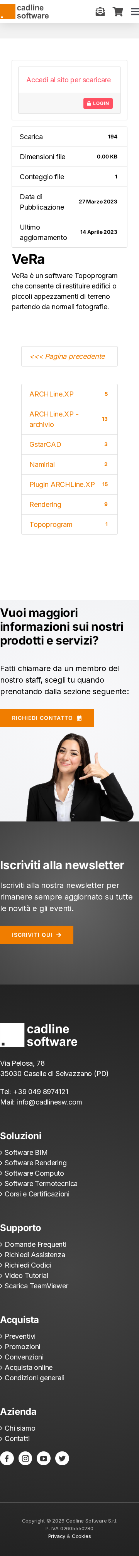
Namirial (68, 464)
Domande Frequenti (35, 1244)
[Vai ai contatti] (100, 11)
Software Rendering (36, 1163)
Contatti (17, 1438)
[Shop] (118, 11)
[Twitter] (62, 1458)
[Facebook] (7, 1458)
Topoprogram (68, 524)
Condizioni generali (34, 1378)
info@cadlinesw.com (49, 1102)
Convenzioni (24, 1357)
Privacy (57, 1536)
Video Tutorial (26, 1275)
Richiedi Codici (28, 1265)
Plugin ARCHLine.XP (68, 484)
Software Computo (34, 1173)
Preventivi (20, 1336)
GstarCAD (68, 444)
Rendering (68, 504)
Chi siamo (20, 1428)
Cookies (81, 1536)
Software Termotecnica (41, 1183)
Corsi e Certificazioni (37, 1194)
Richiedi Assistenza (35, 1255)
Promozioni (22, 1347)
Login (100, 103)
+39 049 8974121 (40, 1092)
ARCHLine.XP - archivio (68, 419)
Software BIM (26, 1152)
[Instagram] (25, 1458)
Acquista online (29, 1367)
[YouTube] (44, 1458)
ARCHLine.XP (68, 394)
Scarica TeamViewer (36, 1286)
